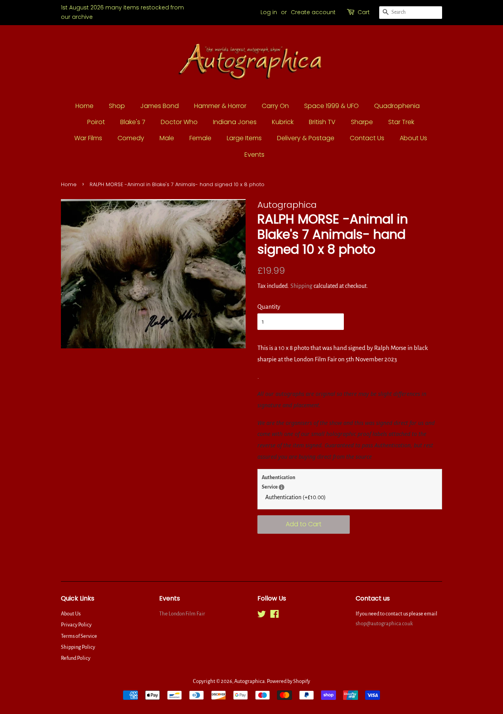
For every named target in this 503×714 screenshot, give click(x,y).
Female (200, 138)
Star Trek (401, 121)
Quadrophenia (397, 105)
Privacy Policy (76, 625)
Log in (269, 12)
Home (84, 105)
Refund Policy (75, 658)
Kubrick (283, 121)
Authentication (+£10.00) (295, 497)
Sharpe (362, 121)
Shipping (301, 286)
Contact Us (367, 138)
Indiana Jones (235, 121)
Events (254, 154)
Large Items (244, 138)
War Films (88, 138)
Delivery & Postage (305, 138)
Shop (117, 105)
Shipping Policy (78, 647)
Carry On (275, 105)
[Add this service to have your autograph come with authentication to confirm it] (282, 487)
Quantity (268, 306)
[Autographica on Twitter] (261, 616)
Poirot (96, 121)
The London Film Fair (182, 614)
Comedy (130, 138)
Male (167, 138)
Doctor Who (179, 121)
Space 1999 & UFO (331, 105)
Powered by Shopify (288, 681)
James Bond (159, 105)
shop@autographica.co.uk (384, 623)
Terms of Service (79, 636)
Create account (313, 12)
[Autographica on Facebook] (274, 616)
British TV (322, 121)
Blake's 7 (132, 121)
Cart (364, 12)
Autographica (249, 681)
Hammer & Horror (220, 105)
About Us (413, 138)
